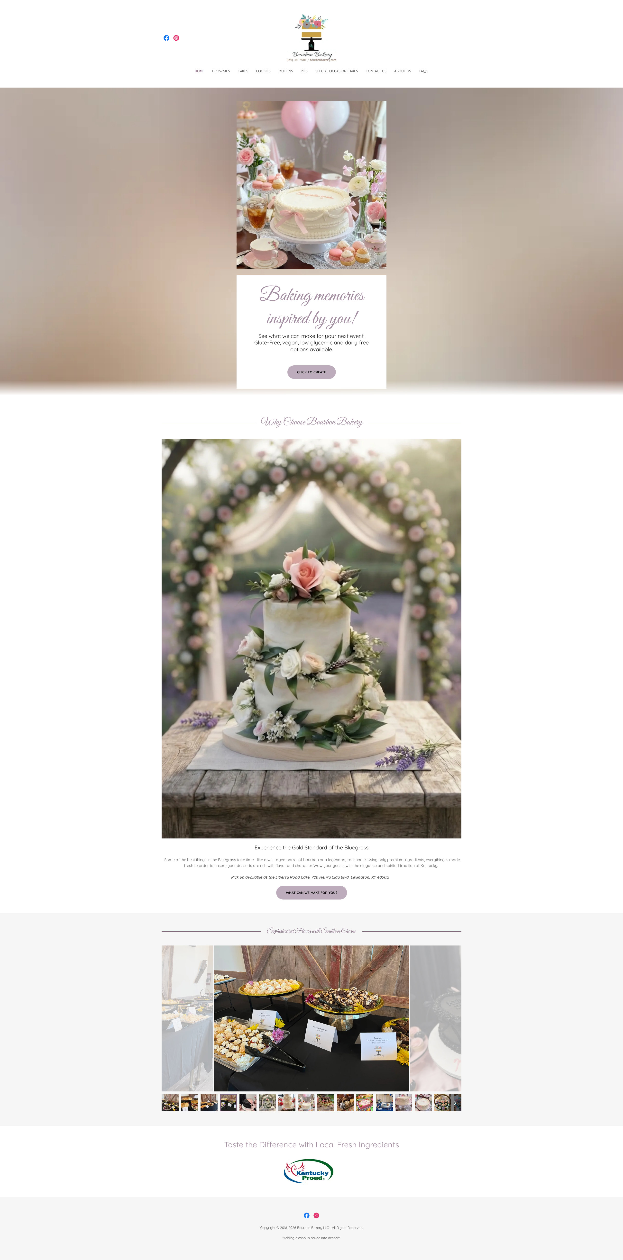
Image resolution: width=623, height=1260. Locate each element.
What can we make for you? (311, 893)
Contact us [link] (376, 71)
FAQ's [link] (423, 71)
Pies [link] (304, 71)
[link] (166, 38)
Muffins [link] (285, 71)
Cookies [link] (263, 71)
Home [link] (199, 71)
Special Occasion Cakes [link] (336, 71)
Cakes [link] (243, 71)
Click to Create (311, 372)
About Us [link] (402, 71)
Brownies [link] (221, 71)
